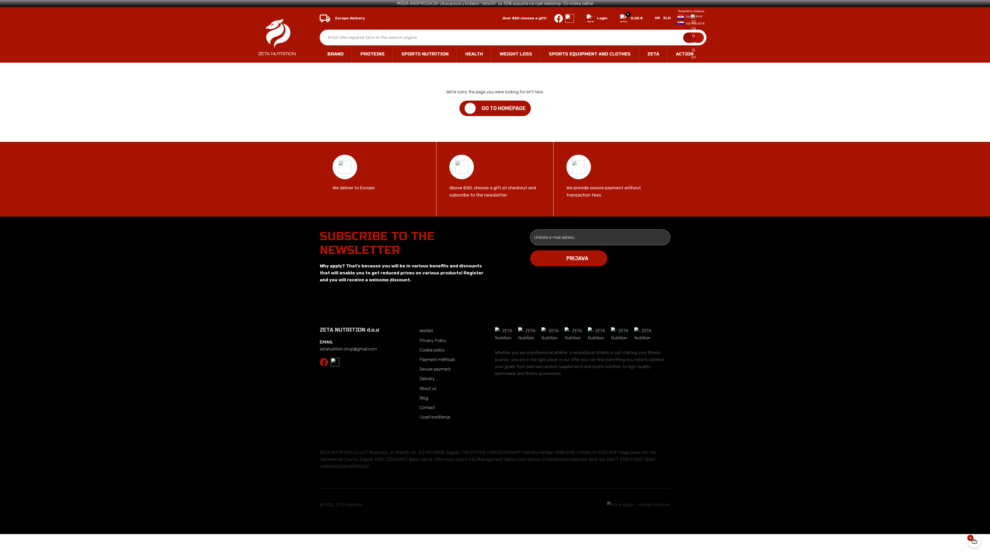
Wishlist (426, 330)
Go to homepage (504, 108)
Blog (423, 397)
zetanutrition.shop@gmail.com (348, 348)
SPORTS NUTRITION (425, 54)
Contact (427, 407)
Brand (335, 54)
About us (427, 388)
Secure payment (435, 369)
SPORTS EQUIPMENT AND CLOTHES (590, 54)
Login (602, 18)
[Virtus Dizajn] (638, 504)
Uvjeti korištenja (434, 417)
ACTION (685, 54)
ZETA (653, 54)
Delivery (427, 378)
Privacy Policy (432, 340)
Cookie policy (432, 350)
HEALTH (474, 54)
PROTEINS (372, 54)
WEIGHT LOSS (516, 54)
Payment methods (437, 359)
